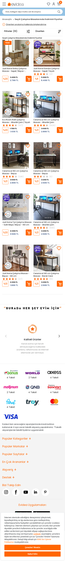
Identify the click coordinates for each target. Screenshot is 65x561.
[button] (59, 336)
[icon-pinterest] (45, 492)
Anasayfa (7, 19)
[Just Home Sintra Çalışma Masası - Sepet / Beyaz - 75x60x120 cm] (16, 53)
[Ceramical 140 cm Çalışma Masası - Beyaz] (48, 155)
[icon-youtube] (25, 492)
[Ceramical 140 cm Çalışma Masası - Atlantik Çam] (48, 206)
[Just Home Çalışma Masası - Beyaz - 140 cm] (16, 258)
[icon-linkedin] (35, 492)
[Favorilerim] (48, 4)
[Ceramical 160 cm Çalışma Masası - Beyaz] (16, 155)
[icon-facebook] (16, 492)
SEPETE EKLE (29, 79)
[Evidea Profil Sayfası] (53, 4)
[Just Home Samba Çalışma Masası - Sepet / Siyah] (48, 53)
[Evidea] (15, 4)
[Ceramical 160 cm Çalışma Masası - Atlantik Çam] (48, 104)
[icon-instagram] (6, 492)
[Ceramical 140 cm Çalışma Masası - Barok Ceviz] (48, 258)
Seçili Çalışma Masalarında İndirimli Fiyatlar (22, 38)
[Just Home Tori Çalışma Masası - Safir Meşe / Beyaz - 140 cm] (16, 206)
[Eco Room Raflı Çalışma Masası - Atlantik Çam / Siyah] (16, 104)
